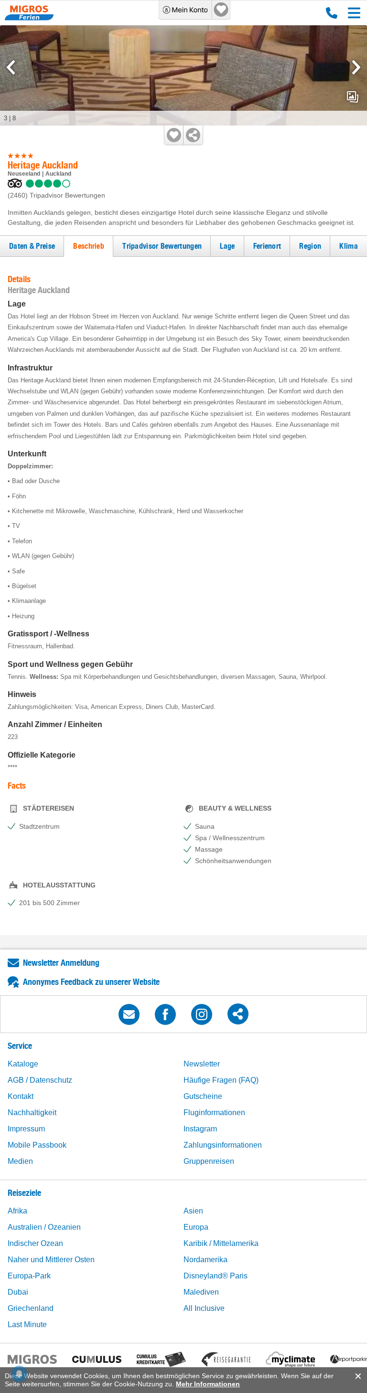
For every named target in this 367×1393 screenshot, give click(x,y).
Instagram (200, 1129)
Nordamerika (205, 1260)
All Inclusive (204, 1308)
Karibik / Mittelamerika (221, 1243)
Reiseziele (24, 1193)
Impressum (26, 1129)
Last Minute (27, 1324)
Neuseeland (24, 173)
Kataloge (23, 1064)
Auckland (58, 173)
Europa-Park (29, 1276)
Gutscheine (203, 1096)
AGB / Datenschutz (40, 1080)
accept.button (357, 1376)
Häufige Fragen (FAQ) (221, 1080)
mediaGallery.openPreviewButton (352, 97)
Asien (193, 1211)
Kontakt (20, 1096)
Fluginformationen (214, 1112)
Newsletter (202, 1064)
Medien (20, 1161)
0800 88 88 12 (329, 13)
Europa (196, 1227)
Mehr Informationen (208, 1384)
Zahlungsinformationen (223, 1145)
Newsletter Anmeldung (61, 963)
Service (20, 1046)
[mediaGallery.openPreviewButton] (183, 75)
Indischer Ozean (35, 1243)
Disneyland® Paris (216, 1276)
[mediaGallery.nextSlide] (356, 67)
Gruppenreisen (209, 1161)
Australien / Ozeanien (44, 1227)
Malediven (201, 1292)
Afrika (17, 1211)
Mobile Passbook (37, 1145)
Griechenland (31, 1308)
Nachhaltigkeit (32, 1112)
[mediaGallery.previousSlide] (11, 67)
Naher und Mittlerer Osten (51, 1260)
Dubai (18, 1292)
